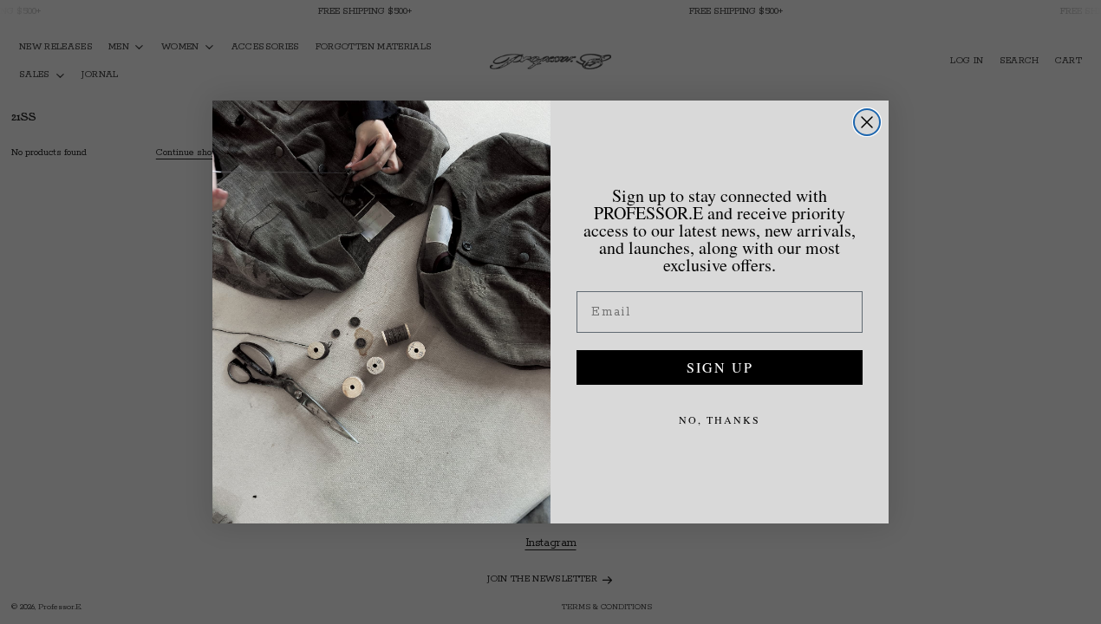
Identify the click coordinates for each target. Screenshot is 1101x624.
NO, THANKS (719, 419)
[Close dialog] (867, 122)
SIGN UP (720, 367)
